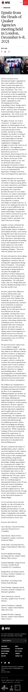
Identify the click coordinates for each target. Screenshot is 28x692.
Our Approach (5, 649)
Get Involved (19, 649)
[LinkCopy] (9, 51)
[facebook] (1, 51)
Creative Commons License (7, 680)
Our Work (4, 646)
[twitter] (5, 51)
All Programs (5, 651)
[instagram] (9, 663)
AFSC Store (18, 651)
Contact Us (18, 656)
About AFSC (4, 653)
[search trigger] (21, 2)
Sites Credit (17, 682)
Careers (17, 653)
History (3, 656)
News (16, 646)
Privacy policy (19, 680)
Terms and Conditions (7, 682)
